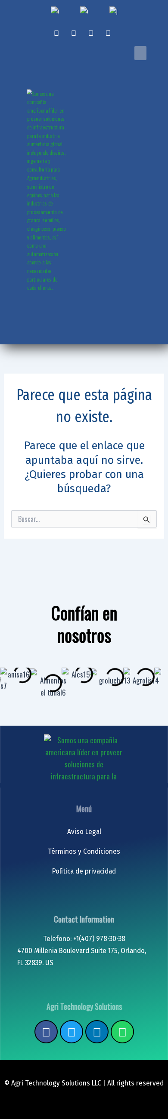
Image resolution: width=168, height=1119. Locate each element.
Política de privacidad (84, 871)
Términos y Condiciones (84, 851)
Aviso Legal (84, 831)
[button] (140, 53)
